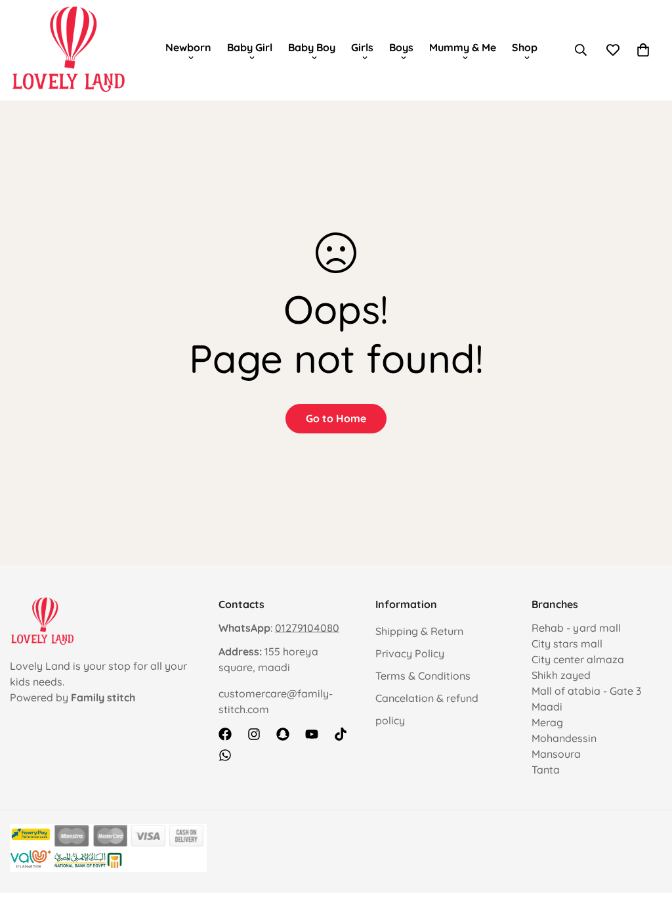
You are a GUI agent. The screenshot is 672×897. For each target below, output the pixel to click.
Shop (524, 47)
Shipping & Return (419, 631)
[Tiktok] (340, 734)
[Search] (581, 49)
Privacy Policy (409, 653)
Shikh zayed (561, 675)
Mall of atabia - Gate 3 (586, 690)
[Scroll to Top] (646, 825)
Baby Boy (311, 47)
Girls (362, 47)
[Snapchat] (282, 734)
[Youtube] (311, 734)
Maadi (547, 706)
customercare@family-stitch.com (276, 701)
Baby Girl (249, 47)
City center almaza (578, 659)
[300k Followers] (225, 734)
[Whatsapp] (225, 755)
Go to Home (336, 418)
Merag (547, 722)
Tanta (546, 769)
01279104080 (307, 627)
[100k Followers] (254, 734)
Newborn (188, 47)
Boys (401, 47)
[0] (643, 50)
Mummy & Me (462, 47)
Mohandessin (564, 738)
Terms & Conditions (423, 675)
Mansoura (556, 753)
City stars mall (567, 643)
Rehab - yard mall (576, 627)
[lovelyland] (69, 50)
